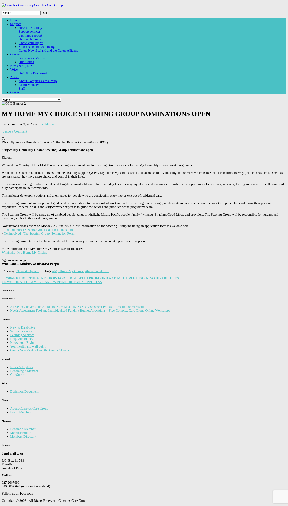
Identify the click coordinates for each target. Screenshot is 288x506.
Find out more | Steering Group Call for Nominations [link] (39, 229)
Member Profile (20, 432)
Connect (15, 54)
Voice (14, 69)
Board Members (29, 85)
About (14, 77)
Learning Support (30, 35)
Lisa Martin (46, 124)
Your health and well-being (37, 47)
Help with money (30, 39)
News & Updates (21, 66)
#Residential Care (97, 271)
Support (15, 24)
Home (14, 20)
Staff (22, 88)
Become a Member (22, 429)
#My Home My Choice (68, 271)
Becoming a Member (33, 58)
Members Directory (23, 436)
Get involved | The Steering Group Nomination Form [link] (39, 233)
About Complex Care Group (38, 81)
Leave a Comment (15, 131)
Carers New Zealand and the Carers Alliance (48, 50)
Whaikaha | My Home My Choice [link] (24, 252)
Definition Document (33, 73)
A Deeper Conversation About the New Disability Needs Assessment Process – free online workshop (77, 306)
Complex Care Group (48, 5)
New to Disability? (31, 28)
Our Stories (26, 62)
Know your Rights (31, 43)
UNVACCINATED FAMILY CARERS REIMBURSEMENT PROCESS (52, 282)
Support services (29, 31)
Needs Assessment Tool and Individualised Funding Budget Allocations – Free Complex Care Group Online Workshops (90, 310)
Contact (15, 92)
